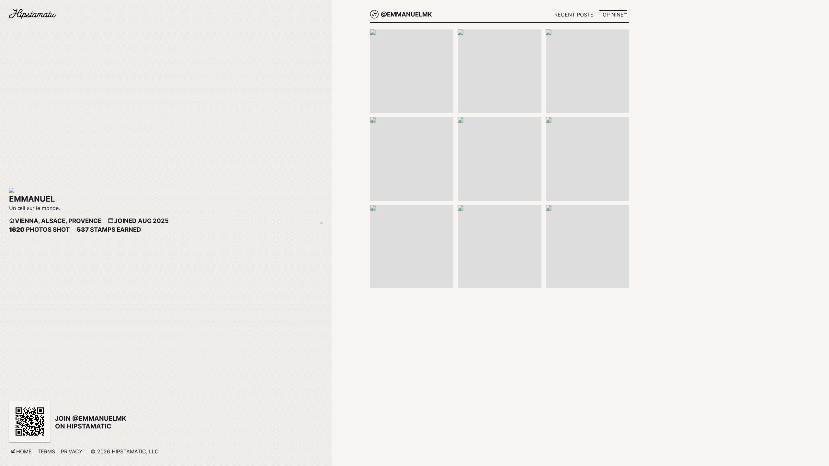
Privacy (72, 451)
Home (24, 451)
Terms (46, 451)
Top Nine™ (613, 14)
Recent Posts (574, 14)
